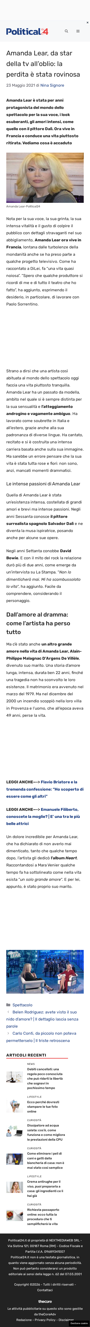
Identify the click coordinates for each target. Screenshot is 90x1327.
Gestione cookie (79, 1323)
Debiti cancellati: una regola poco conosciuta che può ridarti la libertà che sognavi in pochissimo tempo (45, 1078)
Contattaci (45, 1290)
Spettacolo (22, 1005)
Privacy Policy (45, 1320)
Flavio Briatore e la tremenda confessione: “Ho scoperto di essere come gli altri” (45, 789)
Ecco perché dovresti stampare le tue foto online (43, 1106)
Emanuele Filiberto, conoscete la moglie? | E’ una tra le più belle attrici (43, 816)
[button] (66, 31)
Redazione (24, 1320)
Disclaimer (66, 1320)
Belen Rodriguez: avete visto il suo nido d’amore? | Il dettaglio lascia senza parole (42, 1019)
